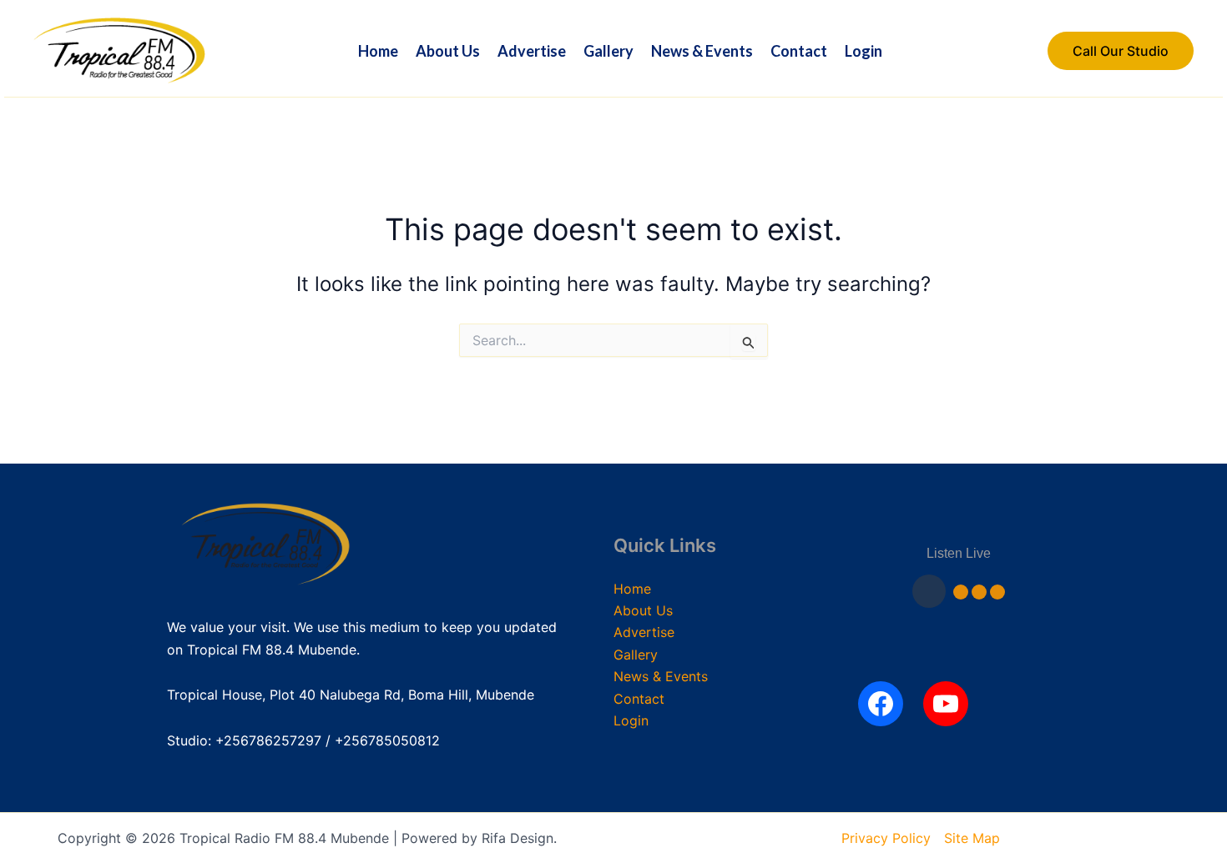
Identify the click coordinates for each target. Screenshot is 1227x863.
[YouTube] (945, 703)
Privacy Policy (886, 838)
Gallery (608, 51)
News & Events (702, 51)
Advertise (531, 51)
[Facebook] (880, 703)
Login (863, 51)
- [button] (979, 592)
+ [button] (997, 592)
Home (378, 51)
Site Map (972, 838)
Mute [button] (960, 592)
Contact (798, 51)
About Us (448, 51)
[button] (1121, 51)
